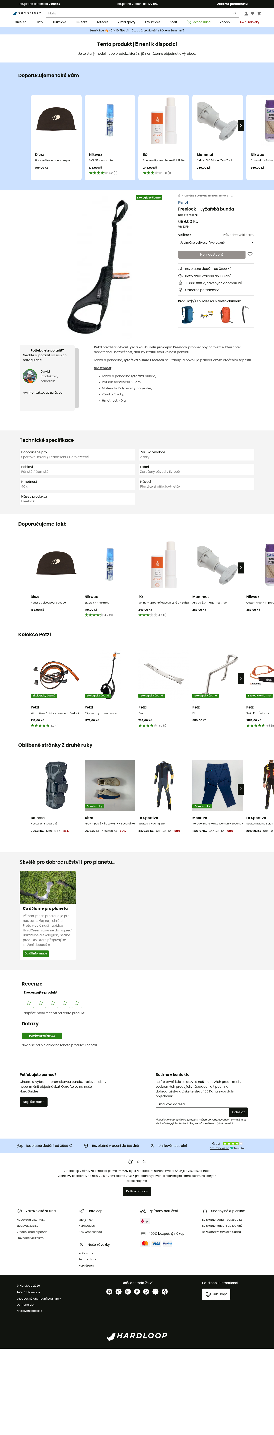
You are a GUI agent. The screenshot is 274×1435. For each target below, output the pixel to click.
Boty (40, 22)
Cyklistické (152, 22)
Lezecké (102, 22)
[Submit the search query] (235, 14)
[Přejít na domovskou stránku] (181, 196)
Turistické (59, 22)
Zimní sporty (126, 22)
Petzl (183, 203)
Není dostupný (211, 254)
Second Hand (201, 22)
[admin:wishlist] (250, 254)
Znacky (225, 22)
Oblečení (21, 22)
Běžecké (81, 22)
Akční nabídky (249, 22)
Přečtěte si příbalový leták (160, 486)
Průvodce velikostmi (238, 235)
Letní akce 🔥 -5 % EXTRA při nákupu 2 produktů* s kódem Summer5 (137, 30)
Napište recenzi (188, 215)
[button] (99, 267)
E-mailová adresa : (171, 1104)
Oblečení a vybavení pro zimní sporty (205, 196)
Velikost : (185, 235)
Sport (173, 22)
